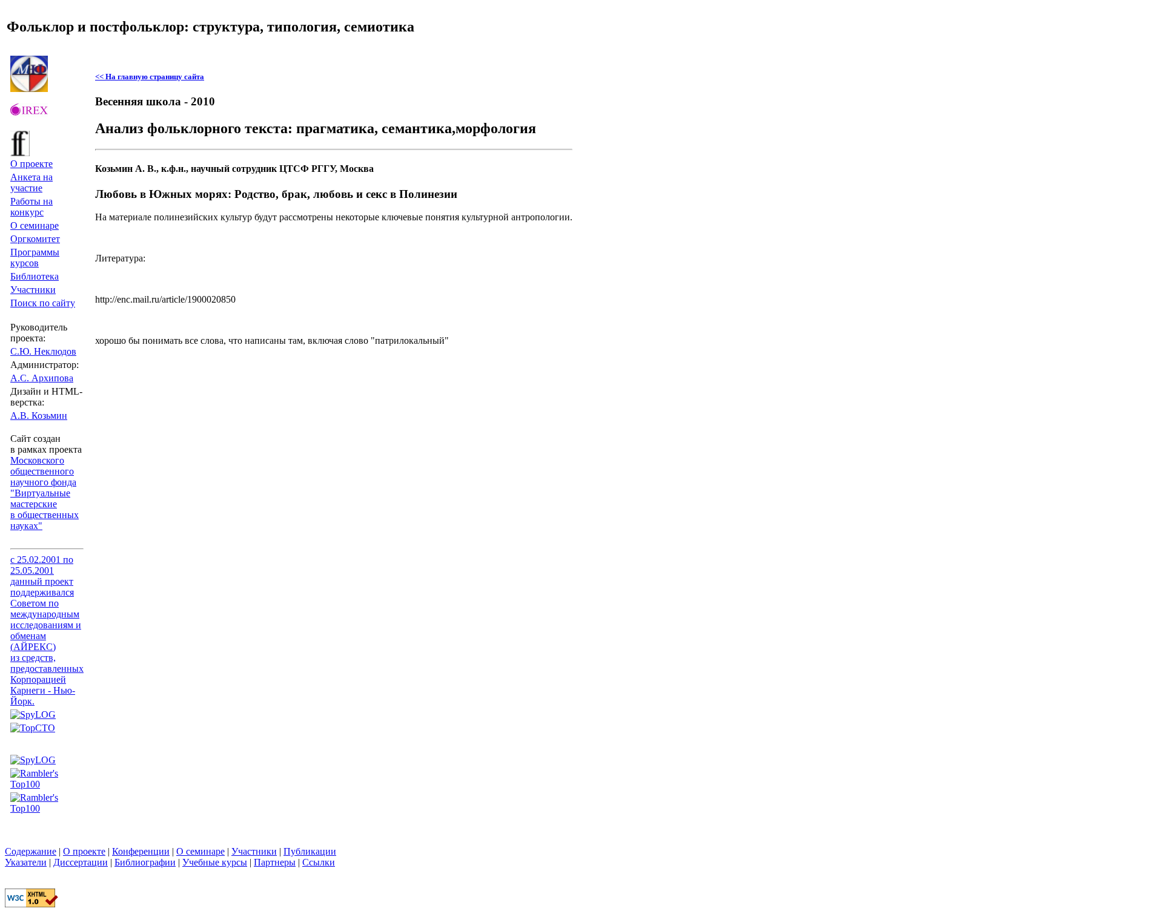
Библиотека (34, 276)
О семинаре (34, 225)
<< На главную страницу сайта (149, 76)
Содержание (30, 851)
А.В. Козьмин (38, 415)
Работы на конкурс (31, 206)
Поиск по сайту (42, 303)
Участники (33, 289)
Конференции (141, 851)
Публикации (309, 851)
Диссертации (80, 862)
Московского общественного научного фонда (43, 471)
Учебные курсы (214, 862)
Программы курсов (34, 257)
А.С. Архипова (41, 378)
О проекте (31, 164)
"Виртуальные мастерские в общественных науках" (44, 509)
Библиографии (145, 862)
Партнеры (275, 862)
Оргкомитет (35, 239)
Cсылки (318, 862)
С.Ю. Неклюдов (43, 351)
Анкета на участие (31, 182)
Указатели (26, 862)
